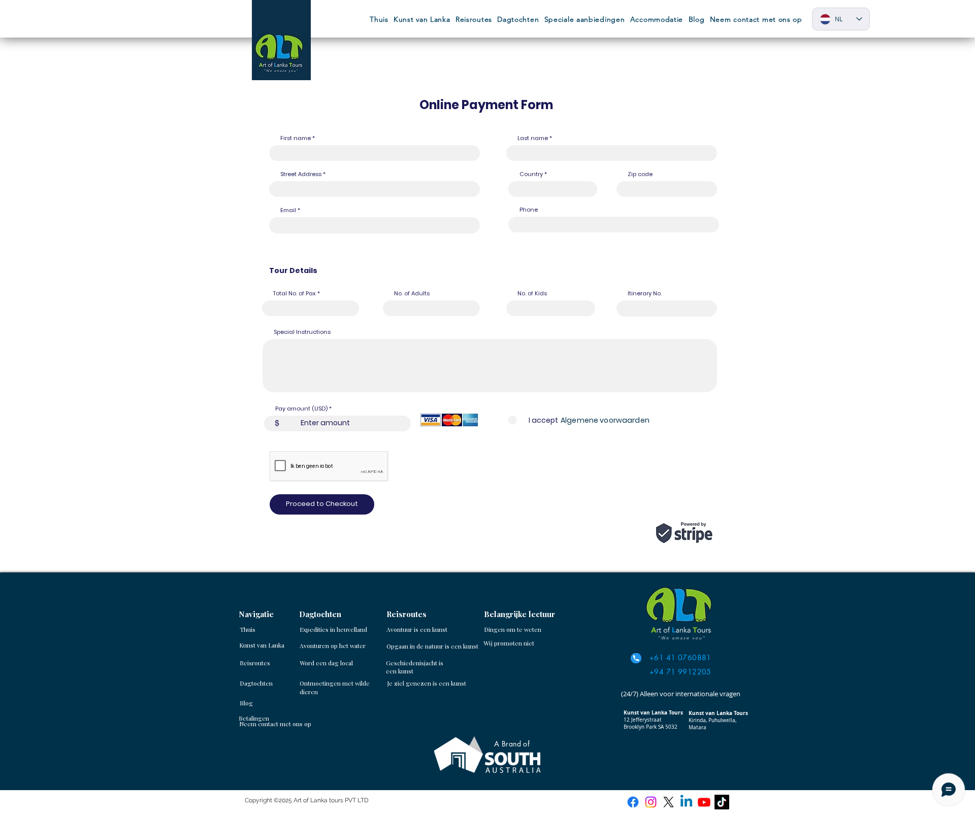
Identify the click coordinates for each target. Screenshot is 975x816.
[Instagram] (650, 802)
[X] (668, 802)
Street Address (300, 174)
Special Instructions (302, 332)
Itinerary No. (645, 293)
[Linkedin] (686, 802)
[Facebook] (633, 802)
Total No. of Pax (295, 293)
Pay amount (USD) (301, 409)
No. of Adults (412, 293)
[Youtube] (704, 802)
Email (288, 210)
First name (295, 138)
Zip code (640, 174)
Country (531, 174)
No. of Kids (532, 293)
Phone (528, 210)
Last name (532, 138)
